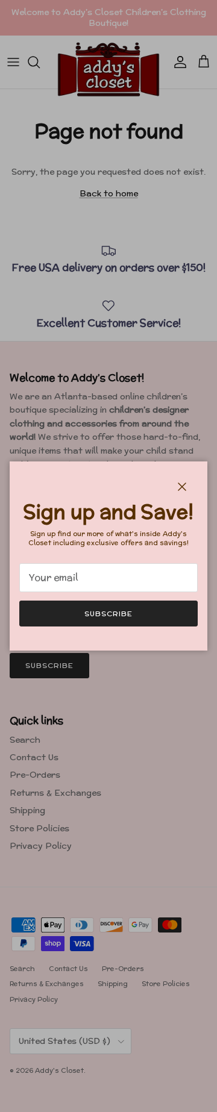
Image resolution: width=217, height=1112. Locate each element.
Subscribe (108, 613)
